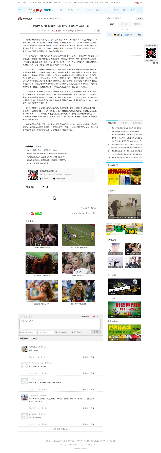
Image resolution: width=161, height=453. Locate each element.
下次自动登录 (62, 332)
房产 (111, 3)
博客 (60, 3)
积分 (107, 10)
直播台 (89, 10)
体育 (29, 3)
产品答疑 (112, 441)
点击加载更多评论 (60, 429)
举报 (45, 357)
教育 (70, 3)
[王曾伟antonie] (24, 400)
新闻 (24, 3)
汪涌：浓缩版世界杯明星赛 (37, 163)
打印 (89, 213)
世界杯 (48, 43)
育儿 (81, 3)
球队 (124, 10)
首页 (19, 3)
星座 (91, 3)
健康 (86, 3)
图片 (79, 10)
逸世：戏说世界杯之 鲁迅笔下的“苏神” (42, 150)
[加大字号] (98, 30)
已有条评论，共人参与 (89, 208)
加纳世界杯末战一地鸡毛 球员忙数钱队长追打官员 (46, 160)
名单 (132, 10)
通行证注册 (104, 441)
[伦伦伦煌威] (24, 352)
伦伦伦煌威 (33, 347)
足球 (53, 31)
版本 (45, 179)
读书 (65, 3)
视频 (50, 3)
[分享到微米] (32, 213)
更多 (117, 3)
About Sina (56, 441)
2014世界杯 (39, 18)
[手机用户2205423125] (24, 368)
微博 (55, 3)
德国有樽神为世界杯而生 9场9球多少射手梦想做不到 (47, 154)
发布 (96, 332)
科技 (44, 3)
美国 (63, 56)
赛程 (98, 10)
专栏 (115, 10)
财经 (39, 3)
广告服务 (64, 441)
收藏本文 (80, 31)
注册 (134, 3)
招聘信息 (79, 441)
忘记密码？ (77, 332)
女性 (101, 3)
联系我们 (71, 441)
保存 (82, 213)
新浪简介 (49, 441)
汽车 (106, 3)
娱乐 (34, 3)
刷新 (33, 338)
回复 (92, 357)
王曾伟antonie (33, 395)
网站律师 (87, 441)
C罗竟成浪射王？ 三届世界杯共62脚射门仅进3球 (46, 157)
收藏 (96, 3)
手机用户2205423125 (36, 363)
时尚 (75, 3)
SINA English (95, 441)
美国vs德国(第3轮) (51, 18)
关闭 (155, 63)
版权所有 (84, 448)
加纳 (68, 92)
